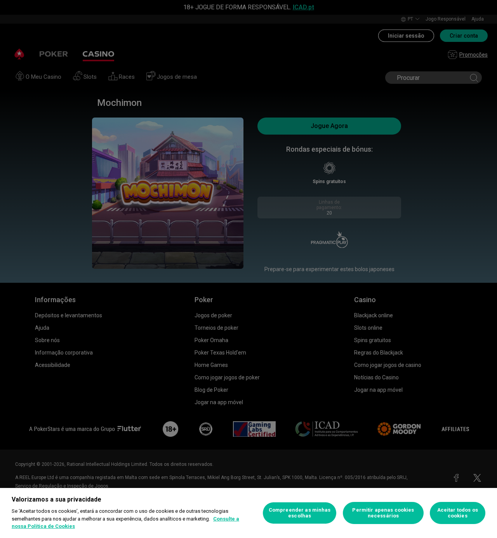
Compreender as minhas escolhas (300, 513)
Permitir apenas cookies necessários (383, 513)
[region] (248, 513)
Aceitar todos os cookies (457, 513)
